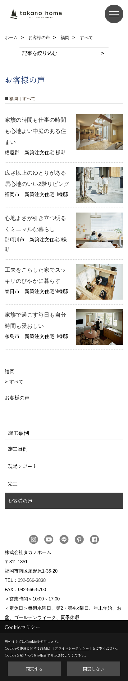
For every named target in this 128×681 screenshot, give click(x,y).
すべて (16, 381)
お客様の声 (20, 500)
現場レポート (23, 466)
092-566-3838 (32, 580)
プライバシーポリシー (72, 648)
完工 (13, 483)
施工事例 (18, 448)
